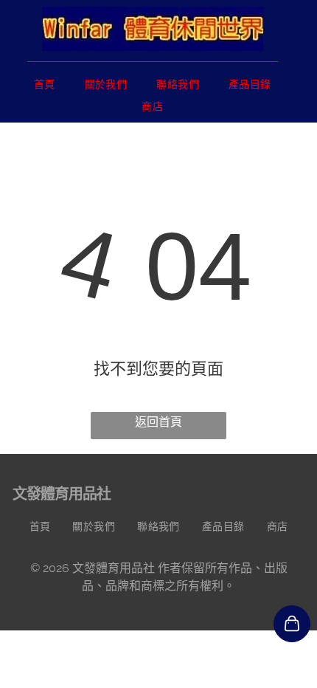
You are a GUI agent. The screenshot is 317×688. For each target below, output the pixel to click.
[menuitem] (44, 84)
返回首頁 (158, 422)
